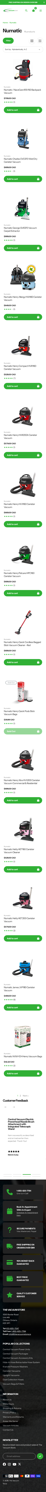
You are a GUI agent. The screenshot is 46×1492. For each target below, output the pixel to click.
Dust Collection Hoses (13, 1379)
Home (5, 22)
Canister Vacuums (11, 1371)
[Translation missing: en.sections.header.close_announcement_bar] (44, 2)
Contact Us (8, 1430)
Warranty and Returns (13, 1417)
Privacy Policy (9, 1412)
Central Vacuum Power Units (16, 1349)
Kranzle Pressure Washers (15, 1366)
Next (25, 1095)
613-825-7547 (12, 1328)
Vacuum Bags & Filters (13, 1384)
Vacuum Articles (11, 1425)
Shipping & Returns (12, 1408)
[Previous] (5, 1107)
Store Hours (8, 1404)
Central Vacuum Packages (15, 1353)
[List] (40, 41)
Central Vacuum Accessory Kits (18, 1358)
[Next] (14, 1107)
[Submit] (40, 1456)
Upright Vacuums (11, 1375)
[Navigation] (40, 10)
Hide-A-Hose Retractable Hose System (21, 1362)
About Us (7, 1399)
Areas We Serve (10, 1421)
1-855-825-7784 (19, 1331)
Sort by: (8, 49)
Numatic (13, 22)
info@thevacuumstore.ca (20, 1334)
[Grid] (32, 41)
